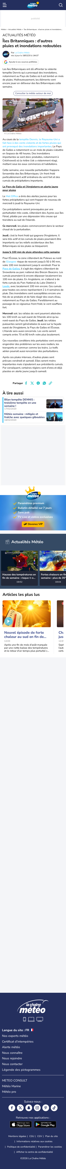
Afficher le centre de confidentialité (34, 1152)
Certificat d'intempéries (18, 1042)
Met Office (12, 196)
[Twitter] (20, 1107)
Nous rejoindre (12, 1058)
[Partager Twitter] (32, 383)
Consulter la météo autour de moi (33, 93)
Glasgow (11, 261)
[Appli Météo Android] (45, 1124)
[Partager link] (50, 383)
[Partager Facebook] (26, 383)
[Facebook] (11, 1107)
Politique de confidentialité (21, 1146)
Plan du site (51, 1136)
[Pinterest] (45, 1107)
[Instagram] (37, 1107)
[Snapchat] (28, 1107)
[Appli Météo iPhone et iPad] (21, 1124)
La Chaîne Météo (22, 52)
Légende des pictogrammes (21, 1070)
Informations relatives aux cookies (34, 1141)
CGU (31, 1136)
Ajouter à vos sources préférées (23, 62)
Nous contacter (12, 1064)
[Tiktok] (54, 1107)
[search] (60, 5)
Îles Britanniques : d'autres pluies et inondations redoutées (43, 30)
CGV (39, 1136)
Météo (3, 29)
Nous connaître (12, 1053)
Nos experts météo (15, 1036)
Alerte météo (11, 1047)
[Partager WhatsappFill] (44, 383)
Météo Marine (11, 1086)
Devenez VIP (35, 524)
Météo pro (9, 1092)
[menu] (5, 5)
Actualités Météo (14, 29)
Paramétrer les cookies (50, 1147)
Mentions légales (17, 1136)
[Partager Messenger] (38, 383)
